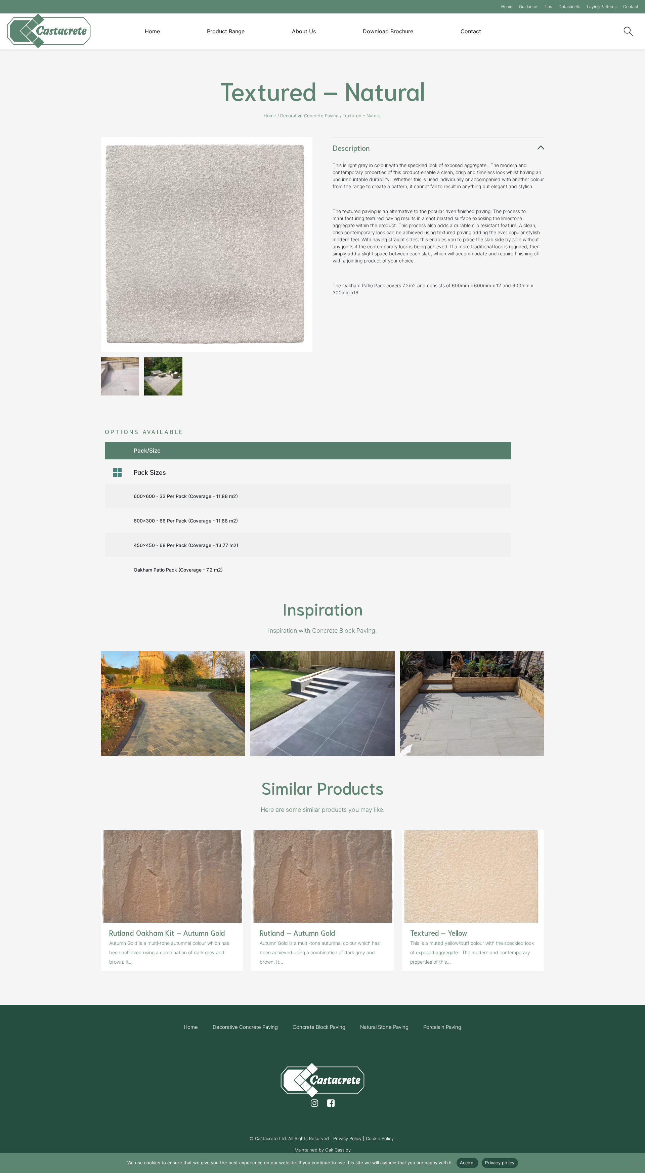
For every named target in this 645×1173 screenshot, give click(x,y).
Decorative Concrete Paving (309, 115)
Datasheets (569, 6)
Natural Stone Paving (384, 1027)
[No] (636, 1163)
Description (351, 147)
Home (506, 6)
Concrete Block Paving (319, 1027)
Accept (467, 1162)
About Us (304, 31)
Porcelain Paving (442, 1027)
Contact (630, 6)
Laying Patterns (601, 6)
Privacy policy (500, 1162)
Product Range (226, 31)
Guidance (528, 6)
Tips (548, 6)
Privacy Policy (347, 1138)
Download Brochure (388, 31)
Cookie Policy (380, 1138)
